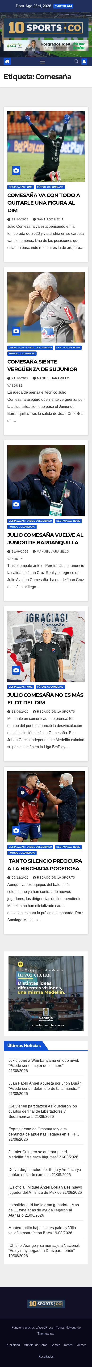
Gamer (55, 1345)
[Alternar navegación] (43, 61)
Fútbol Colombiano (50, 187)
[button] (76, 61)
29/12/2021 (21, 877)
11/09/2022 (20, 551)
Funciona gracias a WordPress (33, 1327)
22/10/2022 (21, 219)
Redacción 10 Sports (56, 711)
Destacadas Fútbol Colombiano (30, 347)
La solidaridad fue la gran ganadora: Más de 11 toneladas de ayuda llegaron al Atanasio (43, 1210)
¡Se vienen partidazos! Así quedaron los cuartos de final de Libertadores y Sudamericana (42, 1111)
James (68, 1345)
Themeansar (46, 1333)
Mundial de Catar (35, 1345)
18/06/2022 (21, 711)
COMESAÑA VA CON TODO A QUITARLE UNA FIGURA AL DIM (43, 203)
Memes (81, 1345)
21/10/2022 (21, 378)
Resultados (46, 1356)
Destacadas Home (21, 187)
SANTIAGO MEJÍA (50, 219)
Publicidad (13, 1345)
